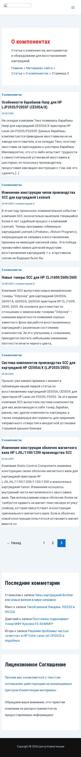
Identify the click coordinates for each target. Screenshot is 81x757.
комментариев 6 (24, 203)
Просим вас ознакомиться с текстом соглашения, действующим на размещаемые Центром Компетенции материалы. (38, 683)
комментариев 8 (24, 283)
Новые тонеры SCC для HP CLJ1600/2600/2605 (39, 277)
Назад (14, 543)
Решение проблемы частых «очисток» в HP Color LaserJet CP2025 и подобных (37, 635)
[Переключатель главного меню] (73, 7)
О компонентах (12, 94)
